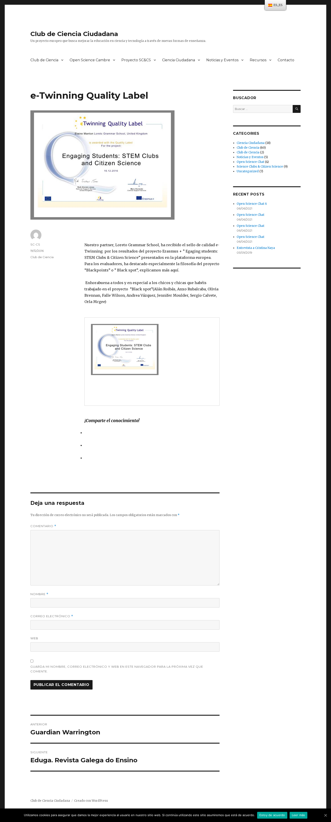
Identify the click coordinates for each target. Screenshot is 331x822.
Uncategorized (248, 171)
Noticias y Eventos (222, 60)
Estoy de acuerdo (272, 815)
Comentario (43, 526)
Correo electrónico (51, 616)
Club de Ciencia (44, 60)
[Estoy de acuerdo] (325, 815)
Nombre (39, 594)
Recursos (258, 60)
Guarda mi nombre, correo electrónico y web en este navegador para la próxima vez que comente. (116, 669)
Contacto (286, 60)
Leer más (298, 815)
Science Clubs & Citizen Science (260, 166)
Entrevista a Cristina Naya (256, 248)
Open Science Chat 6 (252, 204)
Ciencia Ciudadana (178, 60)
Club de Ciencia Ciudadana (74, 34)
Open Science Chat (250, 162)
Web (34, 638)
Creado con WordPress (91, 801)
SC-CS (35, 244)
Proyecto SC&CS (136, 60)
